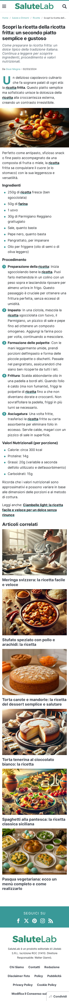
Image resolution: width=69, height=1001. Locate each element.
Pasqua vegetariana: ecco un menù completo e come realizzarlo (29, 884)
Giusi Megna (13, 69)
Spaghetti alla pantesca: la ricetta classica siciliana (33, 821)
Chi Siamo (17, 967)
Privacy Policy (23, 985)
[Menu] (4, 6)
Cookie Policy (46, 985)
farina (23, 204)
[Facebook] (18, 920)
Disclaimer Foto (19, 976)
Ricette (36, 17)
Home (5, 17)
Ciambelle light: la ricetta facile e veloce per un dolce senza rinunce (32, 510)
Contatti (34, 967)
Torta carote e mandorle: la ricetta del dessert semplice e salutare (34, 702)
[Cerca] (64, 6)
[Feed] (50, 920)
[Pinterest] (34, 920)
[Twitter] (26, 920)
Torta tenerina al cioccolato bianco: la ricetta (28, 761)
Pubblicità (54, 976)
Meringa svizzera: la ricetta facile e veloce (33, 582)
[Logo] (34, 6)
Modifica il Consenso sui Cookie (34, 993)
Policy (38, 976)
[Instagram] (42, 920)
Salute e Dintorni (20, 17)
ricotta (11, 87)
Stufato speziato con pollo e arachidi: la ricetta (28, 642)
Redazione (52, 967)
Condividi (60, 996)
